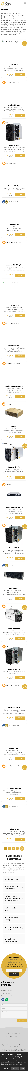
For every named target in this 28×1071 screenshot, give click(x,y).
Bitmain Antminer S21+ (14, 121)
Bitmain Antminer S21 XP (14, 321)
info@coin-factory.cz (8, 872)
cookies (19, 1045)
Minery (8, 1033)
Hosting (14, 1033)
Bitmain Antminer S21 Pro (14, 645)
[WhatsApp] (6, 999)
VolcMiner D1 (14, 805)
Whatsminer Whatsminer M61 (14, 683)
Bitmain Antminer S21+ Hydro (14, 161)
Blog (16, 1036)
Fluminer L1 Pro (14, 564)
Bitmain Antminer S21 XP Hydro (14, 240)
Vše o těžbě (9, 1036)
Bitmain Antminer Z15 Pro (14, 443)
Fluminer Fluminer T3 (14, 402)
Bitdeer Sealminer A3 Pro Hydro (14, 483)
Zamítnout (15, 1068)
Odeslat (14, 974)
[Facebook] (2, 999)
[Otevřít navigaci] (25, 3)
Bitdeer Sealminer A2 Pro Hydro (14, 362)
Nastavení (6, 1068)
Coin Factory (14, 1049)
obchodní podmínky (12, 1045)
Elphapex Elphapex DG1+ (14, 724)
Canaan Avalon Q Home (14, 81)
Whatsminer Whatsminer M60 (14, 604)
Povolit (22, 1068)
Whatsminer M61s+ (14, 764)
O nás (20, 1033)
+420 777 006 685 (12, 871)
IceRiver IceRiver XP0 (14, 281)
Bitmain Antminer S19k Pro (14, 523)
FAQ (21, 1036)
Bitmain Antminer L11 (14, 200)
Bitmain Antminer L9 (14, 40)
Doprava (4, 1045)
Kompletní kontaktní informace (10, 996)
